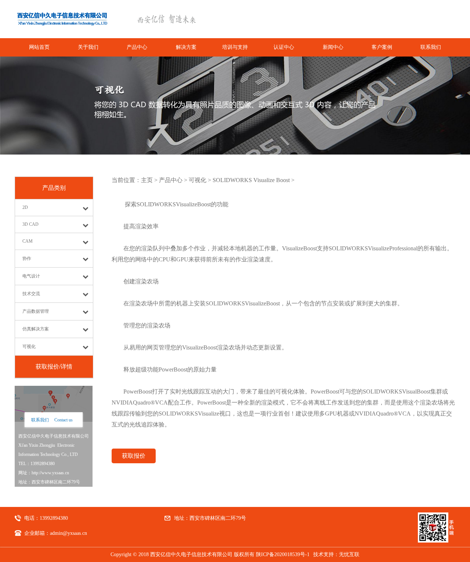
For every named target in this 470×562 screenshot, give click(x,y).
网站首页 (39, 47)
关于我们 (88, 47)
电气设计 (31, 276)
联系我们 (430, 47)
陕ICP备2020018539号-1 (283, 554)
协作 (26, 258)
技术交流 (31, 293)
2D (25, 207)
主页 (147, 180)
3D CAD (30, 224)
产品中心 (137, 47)
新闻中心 (333, 47)
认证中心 (284, 47)
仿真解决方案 (35, 328)
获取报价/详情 (54, 366)
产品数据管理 (35, 311)
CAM (27, 241)
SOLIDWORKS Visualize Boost (251, 180)
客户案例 (382, 47)
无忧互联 (349, 554)
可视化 (29, 346)
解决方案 (186, 47)
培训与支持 (235, 47)
